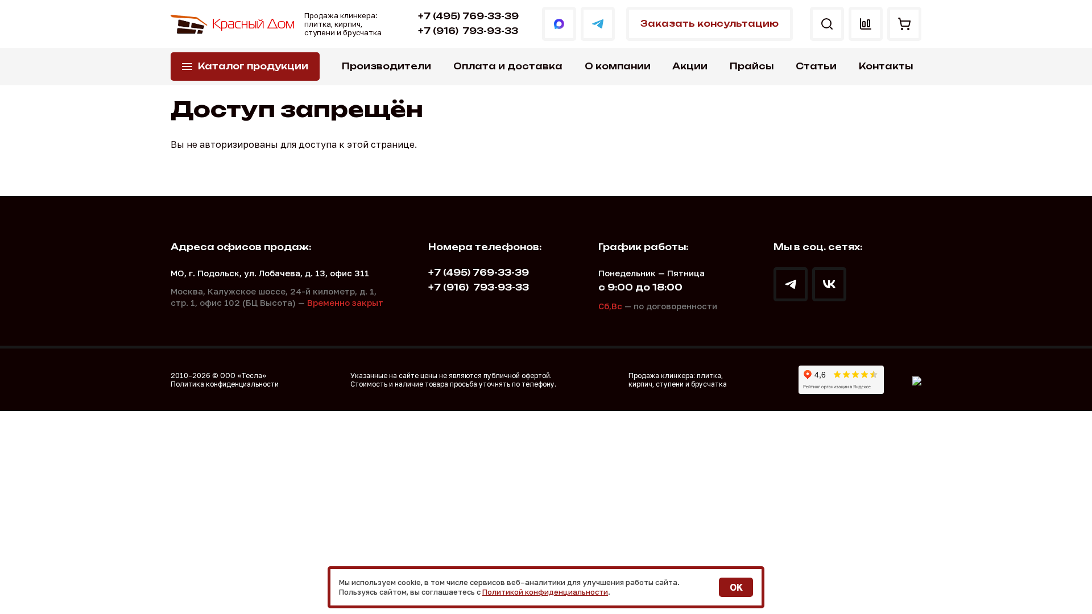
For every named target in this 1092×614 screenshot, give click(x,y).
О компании (618, 66)
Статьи (816, 66)
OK (736, 587)
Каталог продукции (253, 66)
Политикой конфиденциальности (545, 591)
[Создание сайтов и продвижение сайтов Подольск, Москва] (916, 380)
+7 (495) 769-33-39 (468, 16)
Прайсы (752, 66)
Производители (386, 66)
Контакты (886, 66)
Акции (690, 66)
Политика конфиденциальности (225, 384)
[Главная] (233, 24)
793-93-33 (468, 31)
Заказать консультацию (709, 23)
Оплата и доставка (507, 66)
